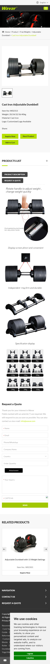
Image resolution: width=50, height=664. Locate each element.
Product (15, 32)
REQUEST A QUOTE (12, 180)
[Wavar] (9, 8)
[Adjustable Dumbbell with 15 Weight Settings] (25, 542)
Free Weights (25, 32)
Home (7, 32)
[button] (4, 549)
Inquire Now (25, 573)
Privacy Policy (8, 620)
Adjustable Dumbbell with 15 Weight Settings (25, 559)
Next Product (28, 136)
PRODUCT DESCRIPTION (14, 174)
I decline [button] (30, 658)
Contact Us (8, 597)
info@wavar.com (28, 421)
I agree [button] (30, 654)
